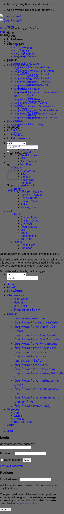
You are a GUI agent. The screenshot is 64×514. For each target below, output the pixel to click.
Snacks (25, 50)
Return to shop (16, 191)
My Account (14, 409)
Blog (10, 430)
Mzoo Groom (20, 47)
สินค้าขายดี (13, 125)
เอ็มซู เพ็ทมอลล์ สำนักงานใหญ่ (28, 124)
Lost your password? (12, 466)
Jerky (23, 204)
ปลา (9, 60)
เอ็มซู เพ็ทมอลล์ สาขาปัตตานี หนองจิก (32, 78)
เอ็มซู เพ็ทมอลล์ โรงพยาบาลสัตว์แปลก (32, 67)
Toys (23, 185)
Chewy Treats (28, 198)
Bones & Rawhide (31, 195)
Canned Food (28, 149)
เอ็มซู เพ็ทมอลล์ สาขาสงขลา (31, 364)
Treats (17, 188)
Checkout (19, 418)
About (11, 35)
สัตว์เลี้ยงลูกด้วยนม (18, 65)
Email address (9, 479)
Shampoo (26, 182)
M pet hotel (19, 53)
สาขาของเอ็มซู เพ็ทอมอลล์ (30, 318)
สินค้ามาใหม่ (14, 130)
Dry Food (26, 47)
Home (11, 32)
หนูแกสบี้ (19, 105)
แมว (9, 210)
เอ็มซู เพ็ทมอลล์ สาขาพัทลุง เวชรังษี (35, 348)
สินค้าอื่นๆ (13, 134)
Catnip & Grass (29, 220)
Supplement (27, 54)
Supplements (28, 161)
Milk (22, 158)
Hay (29, 78)
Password (7, 453)
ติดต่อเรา (12, 60)
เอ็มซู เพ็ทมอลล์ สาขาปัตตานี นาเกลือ (36, 335)
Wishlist (18, 415)
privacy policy (28, 503)
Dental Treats (28, 201)
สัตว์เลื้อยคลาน (16, 121)
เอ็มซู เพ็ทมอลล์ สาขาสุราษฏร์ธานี (30, 103)
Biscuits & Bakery (31, 192)
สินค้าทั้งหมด (15, 39)
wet (22, 57)
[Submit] (8, 151)
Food (17, 44)
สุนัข (9, 142)
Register (5, 509)
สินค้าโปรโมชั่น (16, 138)
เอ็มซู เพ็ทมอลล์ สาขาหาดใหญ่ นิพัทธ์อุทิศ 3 (35, 106)
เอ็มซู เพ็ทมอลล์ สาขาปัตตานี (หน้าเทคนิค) (34, 71)
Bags (23, 173)
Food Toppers (28, 155)
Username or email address (17, 444)
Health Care (27, 179)
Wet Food (26, 164)
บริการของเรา (15, 295)
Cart (16, 412)
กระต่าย (18, 69)
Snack (24, 232)
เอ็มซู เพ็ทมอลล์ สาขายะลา (27, 89)
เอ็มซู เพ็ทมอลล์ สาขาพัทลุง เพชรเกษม (37, 343)
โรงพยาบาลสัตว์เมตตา (27, 309)
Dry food (25, 152)
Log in (27, 460)
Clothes (25, 176)
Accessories (27, 170)
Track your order (23, 421)
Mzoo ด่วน (19, 50)
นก (8, 41)
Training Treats (29, 207)
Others (18, 241)
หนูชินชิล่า (20, 88)
